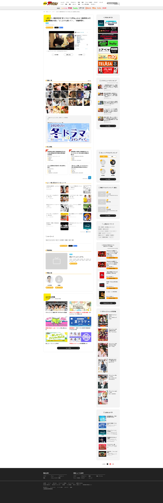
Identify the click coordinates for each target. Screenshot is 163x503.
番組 (70, 4)
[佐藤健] (59, 282)
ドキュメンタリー (54, 477)
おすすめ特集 (50, 297)
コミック (101, 2)
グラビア (95, 2)
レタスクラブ (66, 487)
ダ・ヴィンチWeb (59, 487)
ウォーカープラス (52, 487)
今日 (103, 156)
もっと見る (68, 348)
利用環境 (63, 484)
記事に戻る (68, 54)
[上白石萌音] (50, 282)
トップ (62, 4)
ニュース (62, 2)
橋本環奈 (112, 235)
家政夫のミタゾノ (102, 235)
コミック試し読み (85, 4)
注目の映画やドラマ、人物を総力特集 (53, 298)
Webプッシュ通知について (77, 484)
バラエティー (73, 2)
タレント (74, 4)
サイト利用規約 (69, 484)
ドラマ (67, 2)
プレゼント (93, 4)
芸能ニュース (48, 11)
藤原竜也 (107, 235)
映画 (79, 2)
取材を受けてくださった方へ (56, 484)
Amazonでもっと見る (108, 303)
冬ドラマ (111, 237)
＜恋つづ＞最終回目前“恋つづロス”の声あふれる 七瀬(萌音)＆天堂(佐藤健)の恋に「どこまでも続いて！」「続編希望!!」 (76, 11)
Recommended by (83, 231)
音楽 (82, 2)
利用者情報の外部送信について (87, 484)
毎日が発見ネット (45, 487)
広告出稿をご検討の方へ (46, 484)
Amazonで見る (112, 257)
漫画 (79, 4)
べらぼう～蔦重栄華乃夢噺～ (103, 237)
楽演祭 (71, 487)
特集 (66, 4)
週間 (112, 156)
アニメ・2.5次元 (88, 2)
